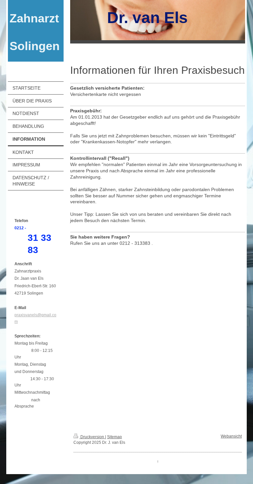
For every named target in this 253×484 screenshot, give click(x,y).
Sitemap (114, 437)
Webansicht (231, 436)
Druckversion (92, 437)
